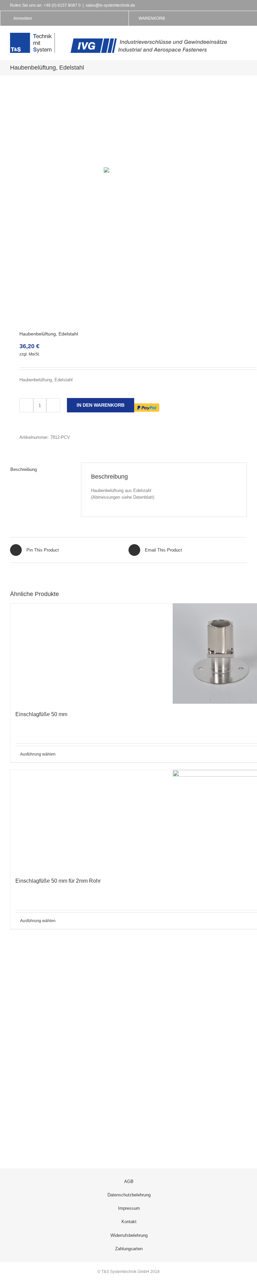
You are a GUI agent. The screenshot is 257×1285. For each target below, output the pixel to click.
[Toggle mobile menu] (244, 37)
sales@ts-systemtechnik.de (110, 5)
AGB (129, 1181)
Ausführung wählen (38, 754)
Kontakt (129, 1221)
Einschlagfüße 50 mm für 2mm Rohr (58, 881)
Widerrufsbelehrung (129, 1235)
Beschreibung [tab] (23, 469)
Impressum (129, 1208)
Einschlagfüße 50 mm (41, 714)
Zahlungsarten (129, 1248)
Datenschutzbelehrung (129, 1194)
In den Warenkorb (100, 405)
